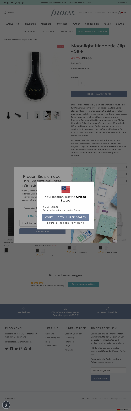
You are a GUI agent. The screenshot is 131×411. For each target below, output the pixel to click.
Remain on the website (65, 223)
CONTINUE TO (65, 217)
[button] (6, 405)
